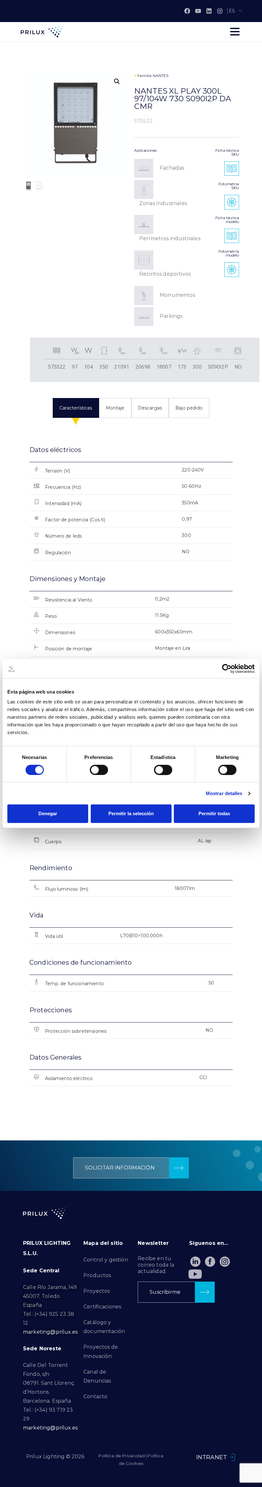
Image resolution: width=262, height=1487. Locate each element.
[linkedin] (209, 11)
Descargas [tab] (150, 408)
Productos (97, 1275)
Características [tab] (75, 408)
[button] (117, 81)
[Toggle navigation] (234, 31)
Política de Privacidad (121, 1455)
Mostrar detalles (224, 793)
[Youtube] (195, 1274)
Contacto (95, 1396)
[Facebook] (187, 11)
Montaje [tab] (115, 408)
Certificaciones (102, 1307)
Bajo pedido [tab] (189, 408)
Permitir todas (214, 813)
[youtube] (198, 11)
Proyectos (96, 1291)
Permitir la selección (131, 813)
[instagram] (219, 11)
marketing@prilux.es (50, 1332)
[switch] (99, 770)
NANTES (161, 75)
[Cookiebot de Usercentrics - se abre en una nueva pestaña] (227, 668)
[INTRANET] (232, 1457)
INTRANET (211, 1457)
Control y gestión (105, 1260)
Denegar (47, 813)
